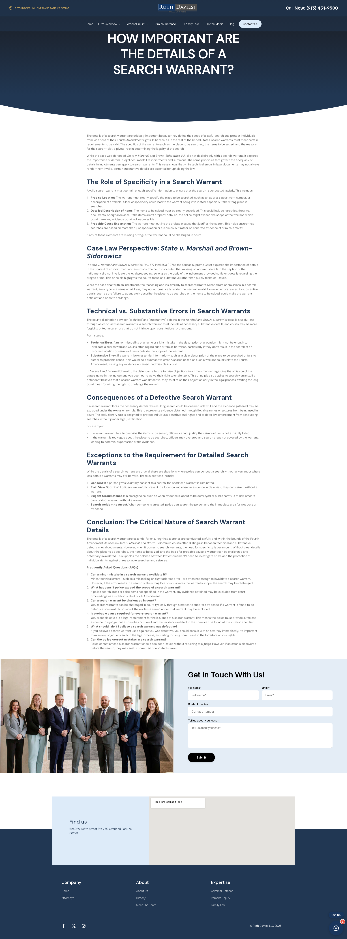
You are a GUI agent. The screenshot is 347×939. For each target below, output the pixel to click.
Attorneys (67, 898)
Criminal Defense (164, 24)
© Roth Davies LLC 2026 (266, 926)
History (141, 898)
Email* (266, 687)
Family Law (191, 24)
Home (89, 24)
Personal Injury (135, 24)
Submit (201, 757)
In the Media (215, 24)
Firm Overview (107, 24)
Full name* (195, 687)
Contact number (198, 704)
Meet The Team (146, 905)
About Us (142, 891)
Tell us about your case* (203, 720)
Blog (231, 24)
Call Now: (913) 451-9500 (312, 8)
